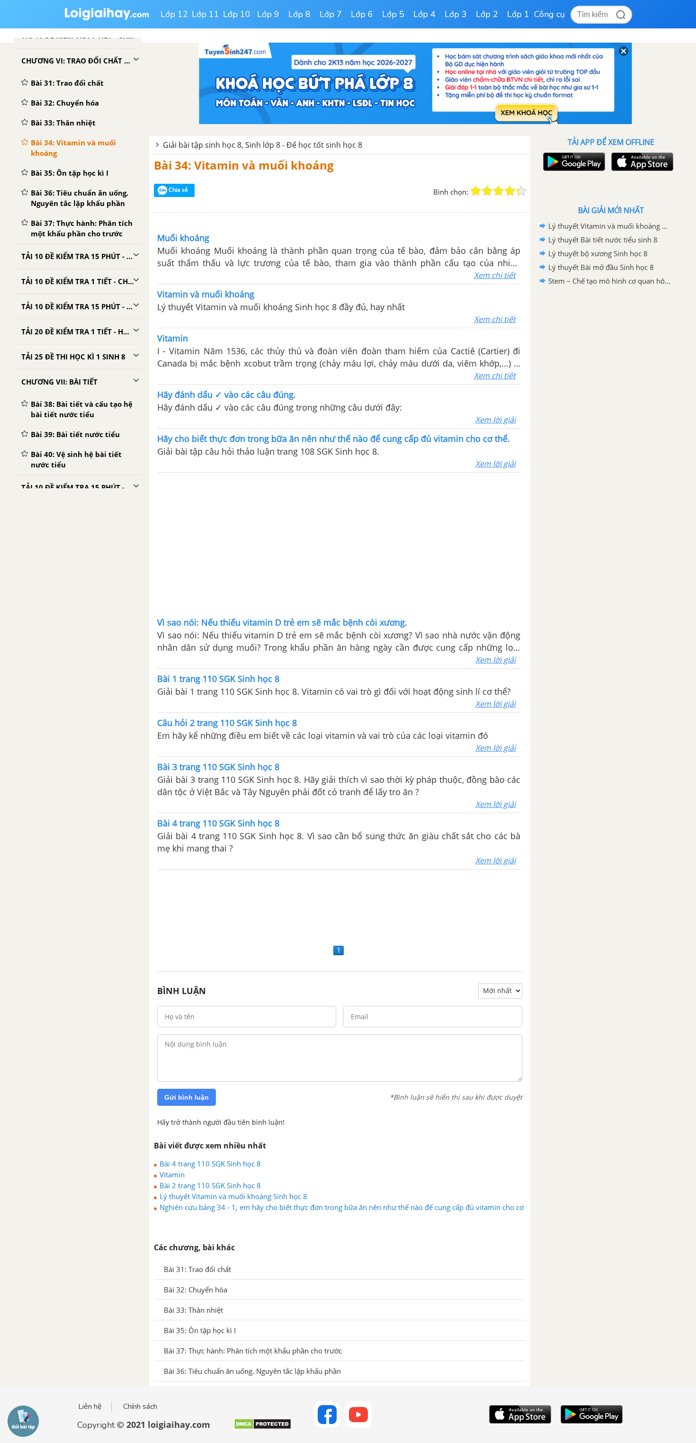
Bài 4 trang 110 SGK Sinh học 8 (210, 1163)
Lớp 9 (268, 14)
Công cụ (549, 14)
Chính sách (140, 1406)
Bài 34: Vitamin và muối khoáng (244, 165)
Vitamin (172, 1174)
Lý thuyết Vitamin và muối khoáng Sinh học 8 (233, 1196)
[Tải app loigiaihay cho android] (573, 161)
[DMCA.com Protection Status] (262, 1427)
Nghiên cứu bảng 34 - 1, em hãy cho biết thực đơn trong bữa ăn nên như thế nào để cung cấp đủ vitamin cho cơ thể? (342, 1207)
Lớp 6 (362, 14)
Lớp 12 (174, 14)
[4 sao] (510, 191)
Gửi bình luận (186, 1097)
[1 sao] (476, 191)
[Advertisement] (339, 543)
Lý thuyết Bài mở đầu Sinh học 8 (601, 267)
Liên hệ (90, 1406)
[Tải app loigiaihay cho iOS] (641, 161)
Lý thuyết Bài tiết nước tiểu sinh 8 (603, 239)
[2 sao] (487, 191)
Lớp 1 (518, 14)
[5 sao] (521, 191)
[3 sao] (498, 191)
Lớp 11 (205, 14)
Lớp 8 (299, 14)
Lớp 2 (487, 14)
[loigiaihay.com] (106, 18)
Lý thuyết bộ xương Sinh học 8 (598, 253)
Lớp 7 (331, 14)
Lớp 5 (393, 14)
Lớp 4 (424, 14)
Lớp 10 (236, 14)
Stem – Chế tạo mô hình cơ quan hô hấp (609, 281)
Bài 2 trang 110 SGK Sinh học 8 (210, 1185)
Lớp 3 (456, 14)
